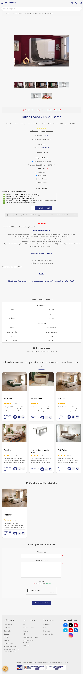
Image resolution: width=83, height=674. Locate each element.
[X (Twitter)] (71, 625)
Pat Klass (62, 398)
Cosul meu (46, 631)
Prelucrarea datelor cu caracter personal (11, 650)
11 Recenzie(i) (34, 131)
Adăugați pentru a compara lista (43, 215)
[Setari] (5, 669)
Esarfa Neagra (42, 179)
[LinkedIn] (76, 630)
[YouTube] (71, 630)
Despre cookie (9, 643)
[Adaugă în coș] (15, 417)
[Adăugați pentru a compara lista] (19, 417)
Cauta (25, 625)
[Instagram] (71, 635)
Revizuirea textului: (41, 560)
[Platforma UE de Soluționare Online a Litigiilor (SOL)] (56, 667)
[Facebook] (65, 625)
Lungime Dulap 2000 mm (42, 162)
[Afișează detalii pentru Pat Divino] (14, 384)
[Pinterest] (76, 625)
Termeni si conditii (10, 646)
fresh (36, 352)
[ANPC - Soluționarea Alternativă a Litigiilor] (34, 667)
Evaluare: (41, 581)
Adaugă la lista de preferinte (18, 215)
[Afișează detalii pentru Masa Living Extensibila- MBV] (41, 436)
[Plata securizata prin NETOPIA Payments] (19, 667)
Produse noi (27, 645)
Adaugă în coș (44, 208)
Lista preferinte (48, 634)
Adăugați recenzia (47, 131)
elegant (52, 352)
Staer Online (45, 147)
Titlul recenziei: (41, 552)
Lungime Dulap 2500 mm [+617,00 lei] (42, 165)
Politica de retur (28, 628)
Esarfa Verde (42, 182)
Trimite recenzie (41, 603)
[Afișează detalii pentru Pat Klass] (68, 384)
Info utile (7, 640)
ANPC (6, 637)
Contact (6, 634)
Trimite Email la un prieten (67, 215)
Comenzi (45, 628)
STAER (45, 135)
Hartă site (7, 628)
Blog (24, 634)
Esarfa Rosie (42, 176)
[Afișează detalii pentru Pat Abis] (14, 436)
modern (43, 352)
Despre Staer (8, 631)
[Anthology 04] (68, 436)
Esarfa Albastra (42, 172)
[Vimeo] (65, 630)
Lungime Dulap (41, 158)
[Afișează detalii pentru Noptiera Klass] (41, 384)
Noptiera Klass (37, 398)
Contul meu (46, 625)
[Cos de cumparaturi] (80, 3)
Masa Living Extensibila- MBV (41, 451)
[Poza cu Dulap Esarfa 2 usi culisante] (19, 85)
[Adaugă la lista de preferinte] (23, 417)
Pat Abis (7, 450)
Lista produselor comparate (28, 641)
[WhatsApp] (72, 3)
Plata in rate (8, 625)
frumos (28, 352)
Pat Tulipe (62, 450)
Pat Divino (8, 398)
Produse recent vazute (30, 637)
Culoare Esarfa (41, 168)
